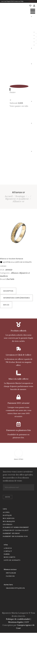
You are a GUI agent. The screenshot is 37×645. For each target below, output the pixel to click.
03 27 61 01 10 (32, 1)
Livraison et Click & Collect (18, 355)
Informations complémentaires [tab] (16, 298)
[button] (32, 11)
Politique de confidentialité (18, 619)
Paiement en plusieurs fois (18, 430)
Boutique (20, 196)
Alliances (14, 273)
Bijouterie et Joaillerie (34, 80)
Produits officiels (18, 331)
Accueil (9, 196)
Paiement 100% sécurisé (18, 403)
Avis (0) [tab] (6, 305)
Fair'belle (10, 279)
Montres (34, 54)
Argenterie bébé (34, 135)
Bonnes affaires (34, 165)
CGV (27, 622)
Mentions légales (15, 622)
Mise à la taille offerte (18, 379)
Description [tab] (8, 291)
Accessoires (34, 110)
